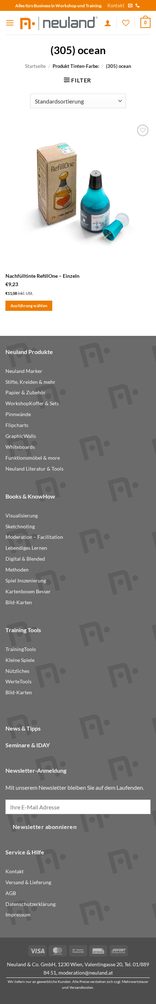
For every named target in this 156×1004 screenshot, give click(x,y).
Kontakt (115, 5)
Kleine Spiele (19, 660)
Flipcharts (16, 425)
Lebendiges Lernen (26, 548)
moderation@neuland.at (85, 973)
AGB (10, 893)
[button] (9, 23)
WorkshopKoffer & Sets (32, 403)
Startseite (35, 66)
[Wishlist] (126, 23)
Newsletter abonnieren (45, 827)
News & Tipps (23, 728)
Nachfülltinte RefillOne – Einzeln (42, 276)
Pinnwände (18, 414)
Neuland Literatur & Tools (34, 469)
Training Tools (23, 629)
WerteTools (18, 681)
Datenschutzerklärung (30, 904)
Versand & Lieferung (28, 882)
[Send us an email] (130, 5)
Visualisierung (21, 516)
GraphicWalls (20, 436)
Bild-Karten (18, 602)
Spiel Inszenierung (25, 581)
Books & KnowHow (30, 496)
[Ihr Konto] (107, 23)
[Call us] (137, 5)
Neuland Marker (23, 371)
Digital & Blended (25, 559)
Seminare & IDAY (27, 744)
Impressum (17, 915)
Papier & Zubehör (25, 392)
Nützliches (17, 671)
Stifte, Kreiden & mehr (30, 382)
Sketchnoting (20, 526)
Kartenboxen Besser (28, 591)
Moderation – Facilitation (34, 537)
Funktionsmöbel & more (32, 458)
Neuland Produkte (29, 351)
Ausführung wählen (29, 305)
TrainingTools (20, 649)
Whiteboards (20, 447)
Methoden (17, 570)
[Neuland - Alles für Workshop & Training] (59, 23)
